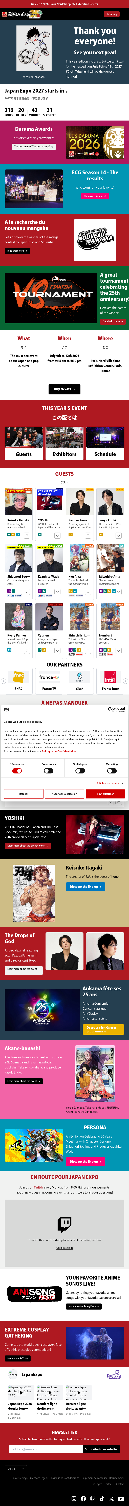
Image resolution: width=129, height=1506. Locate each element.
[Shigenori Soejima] (18, 572)
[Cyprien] (49, 631)
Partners (109, 1484)
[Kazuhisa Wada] (49, 572)
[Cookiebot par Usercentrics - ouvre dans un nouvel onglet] (110, 709)
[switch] (48, 770)
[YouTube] (121, 1498)
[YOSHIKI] (49, 514)
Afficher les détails (108, 783)
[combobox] (16, 1468)
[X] (111, 1498)
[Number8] (110, 631)
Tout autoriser (105, 793)
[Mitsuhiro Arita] (110, 572)
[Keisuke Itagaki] (18, 514)
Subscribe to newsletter (101, 1449)
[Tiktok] (102, 1498)
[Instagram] (74, 1498)
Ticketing (112, 14)
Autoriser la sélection (64, 793)
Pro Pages (97, 1484)
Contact (120, 1484)
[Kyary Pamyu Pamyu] (18, 631)
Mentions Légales (39, 1478)
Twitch (39, 1187)
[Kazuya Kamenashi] (80, 514)
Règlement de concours (94, 1478)
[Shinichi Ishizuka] (80, 631)
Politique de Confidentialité (65, 1478)
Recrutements (116, 1478)
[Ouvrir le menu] (124, 14)
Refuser (23, 793)
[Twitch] (92, 1498)
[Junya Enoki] (110, 514)
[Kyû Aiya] (80, 572)
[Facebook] (83, 1498)
